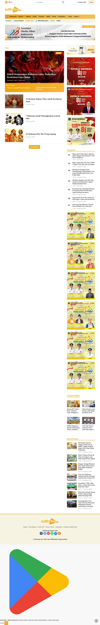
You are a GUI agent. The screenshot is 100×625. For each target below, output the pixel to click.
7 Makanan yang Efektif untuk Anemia (18, 88)
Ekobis (35, 16)
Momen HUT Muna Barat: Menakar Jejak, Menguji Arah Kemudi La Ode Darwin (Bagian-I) (83, 155)
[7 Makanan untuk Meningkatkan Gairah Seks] (14, 118)
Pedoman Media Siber (70, 527)
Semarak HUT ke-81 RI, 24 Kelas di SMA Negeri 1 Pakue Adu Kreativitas (83, 198)
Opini (70, 16)
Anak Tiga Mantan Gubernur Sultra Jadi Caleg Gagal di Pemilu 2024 (88, 427)
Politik (48, 16)
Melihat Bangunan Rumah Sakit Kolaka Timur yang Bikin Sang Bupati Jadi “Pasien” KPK (73, 427)
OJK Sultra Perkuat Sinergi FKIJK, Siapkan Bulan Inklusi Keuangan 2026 (86, 493)
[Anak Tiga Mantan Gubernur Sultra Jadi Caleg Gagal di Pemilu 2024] (88, 420)
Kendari (8, 20)
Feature (52, 20)
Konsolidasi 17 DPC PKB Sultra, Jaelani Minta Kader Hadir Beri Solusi (86, 485)
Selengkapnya (34, 147)
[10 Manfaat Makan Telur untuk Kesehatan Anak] (14, 101)
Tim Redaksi (32, 527)
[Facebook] (41, 533)
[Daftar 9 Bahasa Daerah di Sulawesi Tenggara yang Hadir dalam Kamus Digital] (72, 458)
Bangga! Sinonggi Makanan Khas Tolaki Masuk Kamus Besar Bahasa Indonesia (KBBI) (86, 466)
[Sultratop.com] (13, 9)
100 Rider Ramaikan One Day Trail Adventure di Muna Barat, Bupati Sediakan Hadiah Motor (82, 181)
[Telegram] (55, 533)
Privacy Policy (50, 527)
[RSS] (59, 533)
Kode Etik (41, 527)
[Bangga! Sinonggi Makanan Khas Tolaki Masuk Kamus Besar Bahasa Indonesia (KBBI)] (72, 466)
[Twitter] (44, 533)
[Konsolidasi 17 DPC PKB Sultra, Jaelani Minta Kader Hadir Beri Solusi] (72, 486)
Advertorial (13, 16)
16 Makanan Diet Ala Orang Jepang (41, 134)
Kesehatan (10, 80)
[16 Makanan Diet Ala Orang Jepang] (14, 135)
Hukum (28, 16)
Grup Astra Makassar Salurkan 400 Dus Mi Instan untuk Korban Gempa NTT (86, 476)
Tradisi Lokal (29, 20)
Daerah (20, 16)
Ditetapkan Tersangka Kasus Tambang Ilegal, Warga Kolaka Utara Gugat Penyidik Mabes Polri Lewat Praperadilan (83, 172)
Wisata (54, 16)
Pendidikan (61, 16)
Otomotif (41, 16)
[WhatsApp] (52, 533)
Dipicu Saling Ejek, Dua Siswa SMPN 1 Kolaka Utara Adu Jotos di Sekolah (83, 163)
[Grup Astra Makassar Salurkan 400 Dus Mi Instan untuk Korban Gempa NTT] (72, 477)
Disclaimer (59, 527)
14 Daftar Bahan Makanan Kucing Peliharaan (46, 88)
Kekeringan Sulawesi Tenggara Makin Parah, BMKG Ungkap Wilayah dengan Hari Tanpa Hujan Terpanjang (86, 446)
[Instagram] (48, 533)
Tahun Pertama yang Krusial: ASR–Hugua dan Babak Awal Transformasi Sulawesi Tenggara (88, 411)
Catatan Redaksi (19, 20)
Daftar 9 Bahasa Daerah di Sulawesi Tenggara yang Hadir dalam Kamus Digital (86, 456)
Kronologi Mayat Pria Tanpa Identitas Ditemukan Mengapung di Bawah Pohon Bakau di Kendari (86, 503)
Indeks (91, 2)
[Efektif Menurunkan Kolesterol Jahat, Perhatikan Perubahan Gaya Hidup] (34, 67)
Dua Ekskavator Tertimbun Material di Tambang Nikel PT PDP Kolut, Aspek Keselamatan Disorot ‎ (83, 190)
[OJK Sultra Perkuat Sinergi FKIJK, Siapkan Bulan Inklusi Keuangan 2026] (72, 495)
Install (2, 623)
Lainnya (76, 16)
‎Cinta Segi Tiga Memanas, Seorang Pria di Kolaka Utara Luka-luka (82, 205)
